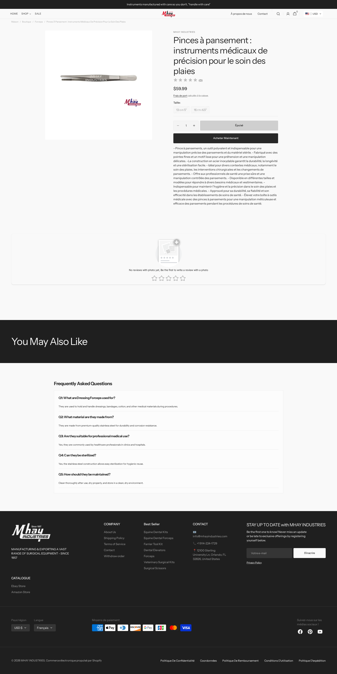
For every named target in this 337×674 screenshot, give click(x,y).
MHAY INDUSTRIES (33, 660)
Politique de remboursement (240, 660)
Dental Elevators (154, 550)
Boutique (26, 21)
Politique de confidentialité (177, 660)
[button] (278, 14)
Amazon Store (20, 592)
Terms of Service (114, 544)
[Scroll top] (333, 670)
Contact (109, 550)
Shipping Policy (114, 538)
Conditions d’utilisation (278, 660)
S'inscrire (309, 553)
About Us (110, 532)
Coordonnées (208, 660)
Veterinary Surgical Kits (159, 562)
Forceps (39, 21)
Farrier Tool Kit (153, 544)
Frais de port (180, 95)
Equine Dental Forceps (158, 538)
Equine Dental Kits (156, 532)
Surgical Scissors (155, 568)
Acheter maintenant (225, 138)
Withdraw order (114, 556)
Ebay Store (18, 586)
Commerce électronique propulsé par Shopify (74, 660)
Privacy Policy (254, 562)
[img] (185, 80)
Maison (14, 21)
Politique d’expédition (312, 660)
